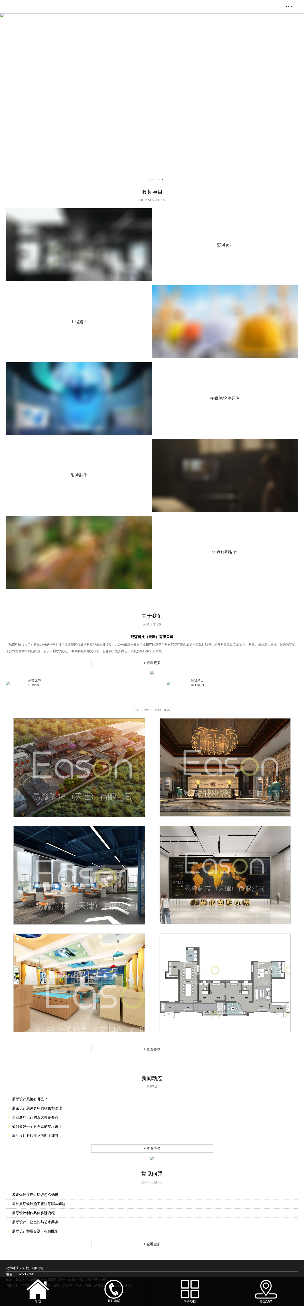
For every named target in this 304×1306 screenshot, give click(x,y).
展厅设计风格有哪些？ (30, 1099)
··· (289, 6)
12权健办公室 (225, 821)
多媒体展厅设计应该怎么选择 (35, 1195)
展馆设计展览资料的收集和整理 (37, 1108)
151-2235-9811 (25, 1274)
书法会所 (225, 1036)
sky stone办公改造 (79, 929)
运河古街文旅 (79, 821)
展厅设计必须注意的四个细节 (35, 1135)
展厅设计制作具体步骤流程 (33, 1213)
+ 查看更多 (152, 663)
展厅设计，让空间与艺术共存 (35, 1222)
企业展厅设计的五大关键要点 (35, 1117)
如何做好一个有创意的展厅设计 (37, 1126)
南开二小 (79, 1036)
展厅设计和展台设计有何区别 (35, 1231)
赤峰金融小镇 (225, 928)
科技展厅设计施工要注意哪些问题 (38, 1204)
